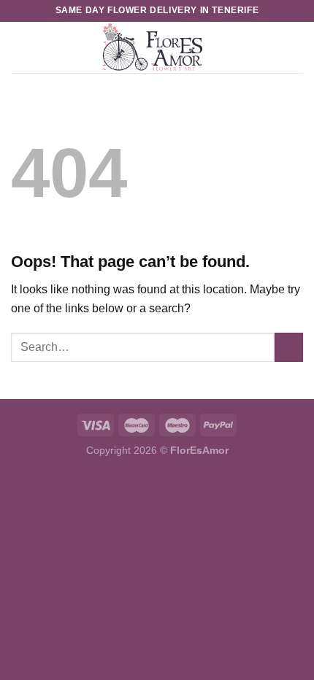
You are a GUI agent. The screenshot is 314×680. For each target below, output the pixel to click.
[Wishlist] (271, 47)
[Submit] (289, 347)
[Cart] (295, 47)
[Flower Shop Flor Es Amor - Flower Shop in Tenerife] (152, 47)
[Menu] (19, 47)
